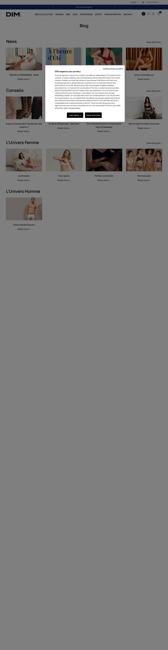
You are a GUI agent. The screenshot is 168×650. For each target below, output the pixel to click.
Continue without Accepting (113, 69)
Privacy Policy (74, 108)
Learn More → (75, 115)
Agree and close (93, 115)
